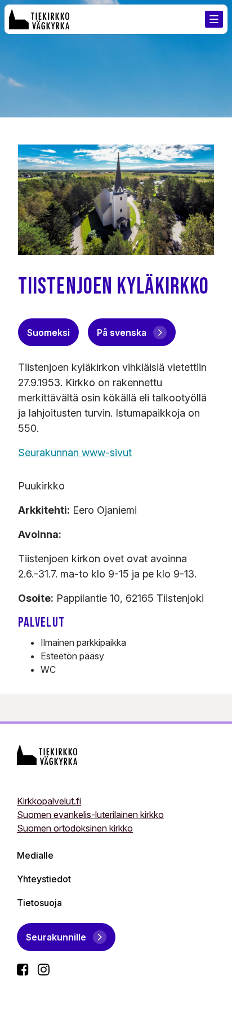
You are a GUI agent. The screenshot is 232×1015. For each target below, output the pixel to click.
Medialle (35, 855)
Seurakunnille (56, 937)
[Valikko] (214, 19)
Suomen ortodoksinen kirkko (75, 828)
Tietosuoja (39, 902)
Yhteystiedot (44, 879)
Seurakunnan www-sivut (75, 452)
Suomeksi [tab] (48, 332)
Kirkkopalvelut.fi (49, 801)
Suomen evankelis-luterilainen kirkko (90, 814)
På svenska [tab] (121, 332)
